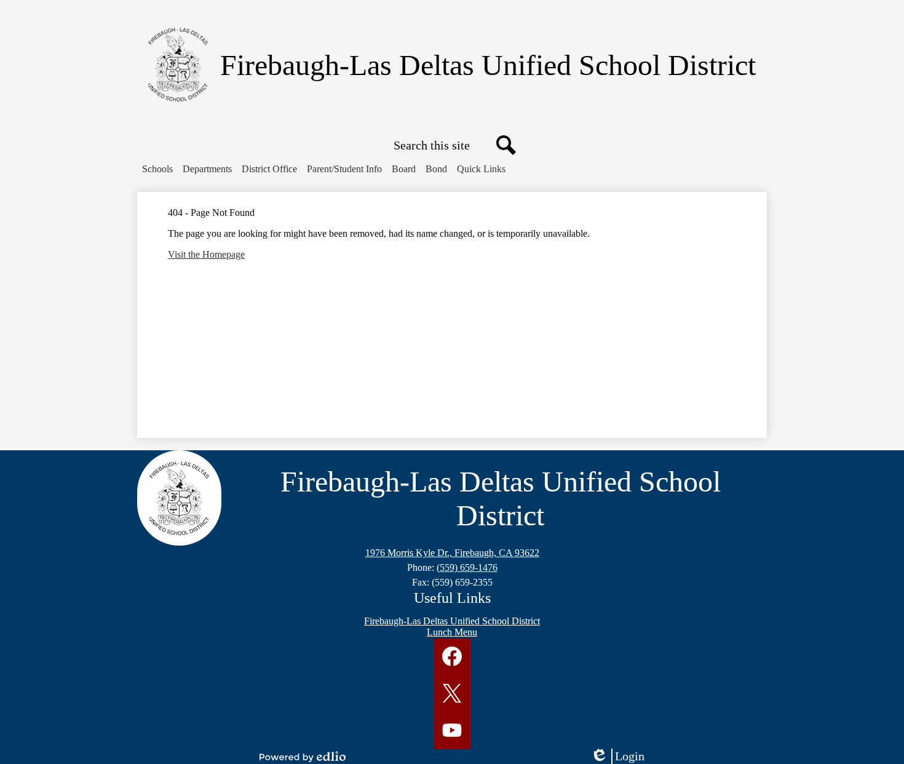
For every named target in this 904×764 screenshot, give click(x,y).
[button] (157, 169)
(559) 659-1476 (467, 567)
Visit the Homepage (206, 254)
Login (621, 756)
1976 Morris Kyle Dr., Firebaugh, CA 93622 (452, 552)
